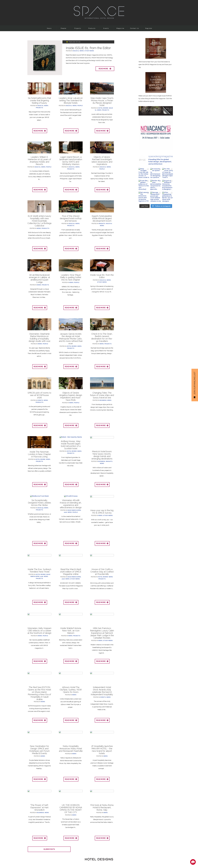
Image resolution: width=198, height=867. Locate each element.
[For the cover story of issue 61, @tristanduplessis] (167, 173)
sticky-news (89, 51)
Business (103, 400)
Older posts (49, 849)
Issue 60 (103, 167)
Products (91, 28)
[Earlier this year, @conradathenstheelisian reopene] (155, 185)
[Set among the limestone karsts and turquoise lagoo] (144, 197)
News (49, 28)
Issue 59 (40, 508)
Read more (104, 69)
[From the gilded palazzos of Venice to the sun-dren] (144, 185)
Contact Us (134, 28)
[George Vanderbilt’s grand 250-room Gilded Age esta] (155, 197)
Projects (77, 28)
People (63, 28)
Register (148, 28)
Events (106, 28)
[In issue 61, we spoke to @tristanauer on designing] (155, 173)
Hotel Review (103, 108)
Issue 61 (76, 51)
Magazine (120, 28)
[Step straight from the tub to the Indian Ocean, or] (144, 173)
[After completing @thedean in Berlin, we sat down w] (167, 197)
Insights (102, 223)
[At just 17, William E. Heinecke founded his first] (167, 185)
